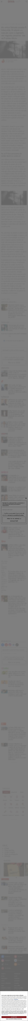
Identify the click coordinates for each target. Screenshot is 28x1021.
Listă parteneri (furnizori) (4, 1014)
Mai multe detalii (16, 999)
